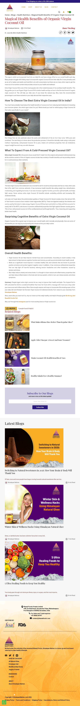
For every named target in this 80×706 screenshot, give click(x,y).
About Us (38, 7)
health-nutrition (23, 15)
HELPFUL (12, 308)
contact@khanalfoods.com (41, 618)
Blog (46, 7)
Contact (54, 7)
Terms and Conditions (23, 700)
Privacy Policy (9, 700)
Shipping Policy (37, 700)
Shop (30, 7)
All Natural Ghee (14, 661)
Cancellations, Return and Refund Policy (57, 700)
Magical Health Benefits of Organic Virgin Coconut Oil (53, 15)
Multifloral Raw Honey (16, 667)
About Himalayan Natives (17, 684)
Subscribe (40, 407)
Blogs (13, 15)
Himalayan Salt (13, 664)
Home (23, 7)
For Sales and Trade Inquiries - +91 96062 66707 (41, 614)
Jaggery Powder (14, 669)
